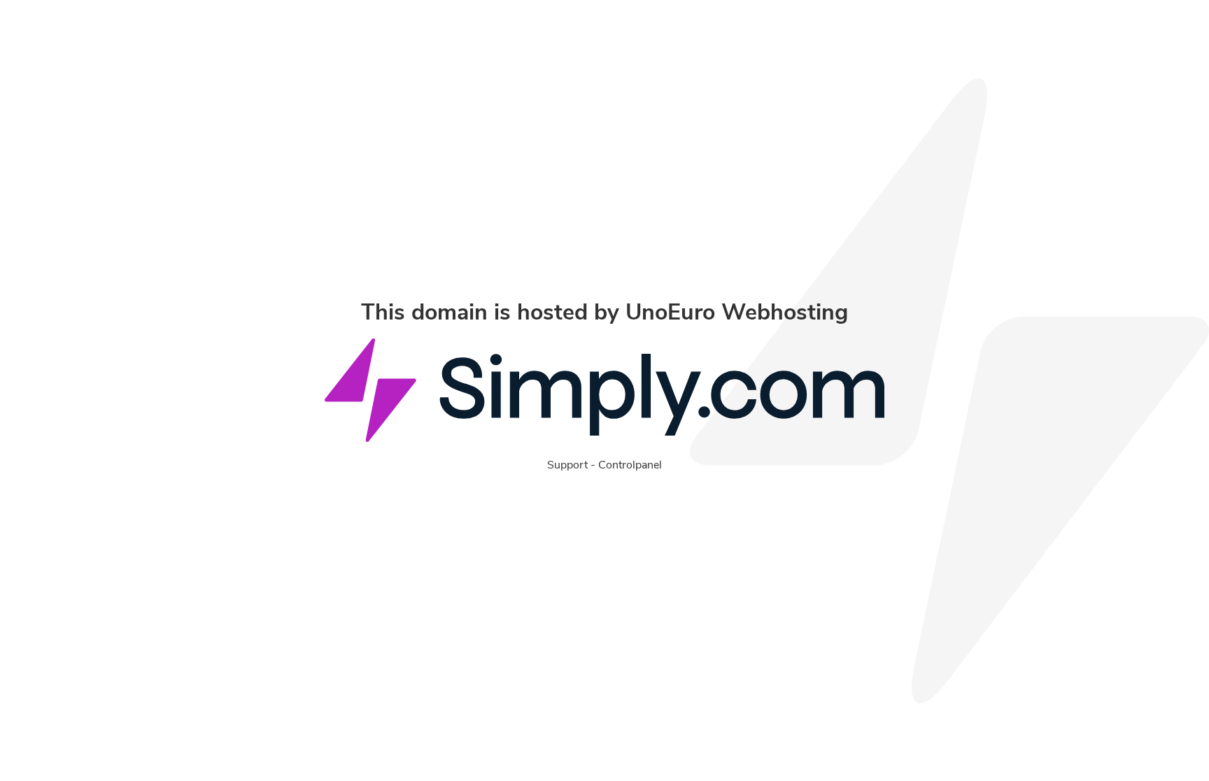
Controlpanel (630, 465)
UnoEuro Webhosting (736, 312)
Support (567, 465)
